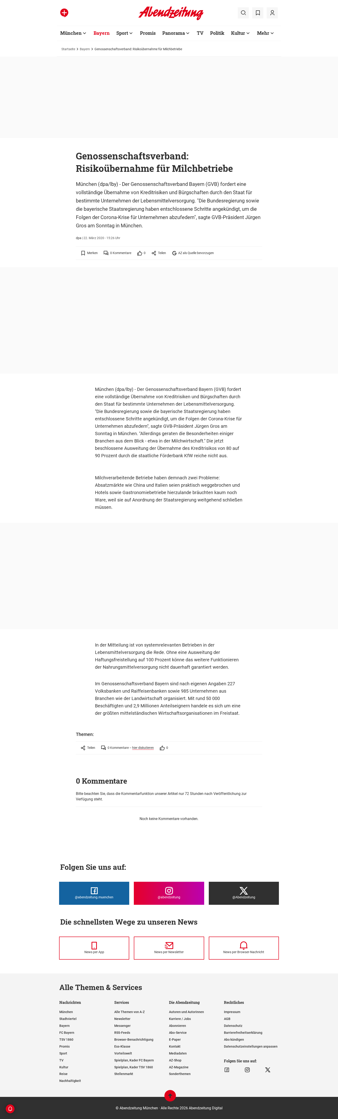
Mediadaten (178, 1053)
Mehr (263, 33)
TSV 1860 (66, 1039)
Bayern (102, 33)
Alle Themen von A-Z (129, 1012)
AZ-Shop (175, 1060)
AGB (227, 1019)
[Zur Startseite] (171, 19)
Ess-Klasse (122, 1046)
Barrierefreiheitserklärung (243, 1032)
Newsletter (122, 1019)
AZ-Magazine (179, 1067)
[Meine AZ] (272, 12)
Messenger (122, 1026)
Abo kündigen (234, 1039)
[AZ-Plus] (64, 13)
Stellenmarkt (123, 1074)
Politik (217, 33)
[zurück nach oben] (170, 1098)
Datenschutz (233, 1026)
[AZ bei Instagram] (247, 1070)
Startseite (68, 49)
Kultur (238, 33)
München (71, 33)
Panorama (173, 33)
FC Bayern (66, 1032)
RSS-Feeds (122, 1032)
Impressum (232, 1012)
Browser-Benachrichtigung (133, 1039)
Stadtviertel (68, 1019)
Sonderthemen (180, 1074)
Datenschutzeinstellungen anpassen (251, 1046)
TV (200, 33)
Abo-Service (178, 1032)
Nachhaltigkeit (70, 1081)
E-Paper (175, 1039)
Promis (148, 33)
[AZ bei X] (268, 1070)
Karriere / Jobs (180, 1019)
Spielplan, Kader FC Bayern (134, 1060)
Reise (63, 1074)
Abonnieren (177, 1026)
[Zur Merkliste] (257, 12)
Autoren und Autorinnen (186, 1012)
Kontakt (174, 1046)
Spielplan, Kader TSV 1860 (133, 1067)
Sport (122, 33)
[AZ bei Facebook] (227, 1070)
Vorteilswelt (123, 1053)
